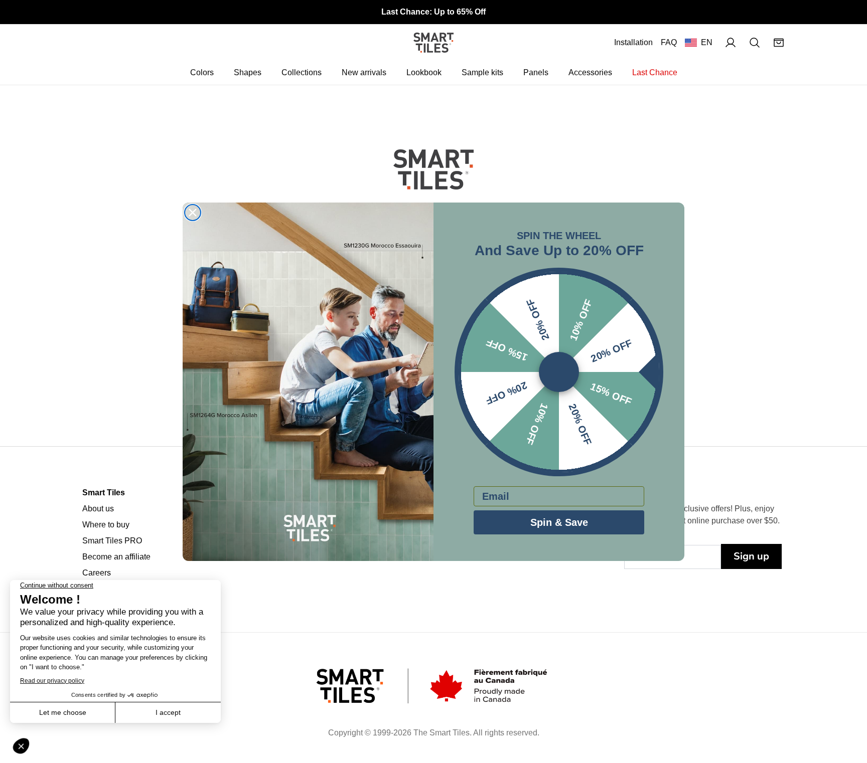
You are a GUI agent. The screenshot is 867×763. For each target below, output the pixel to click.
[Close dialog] (193, 213)
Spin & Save (559, 522)
